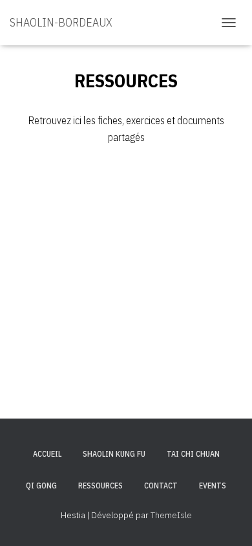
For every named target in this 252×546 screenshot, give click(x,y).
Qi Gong (41, 485)
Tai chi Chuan (193, 454)
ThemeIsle (171, 515)
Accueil (47, 454)
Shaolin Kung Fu (114, 454)
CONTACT (161, 485)
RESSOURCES (100, 485)
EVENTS (212, 485)
